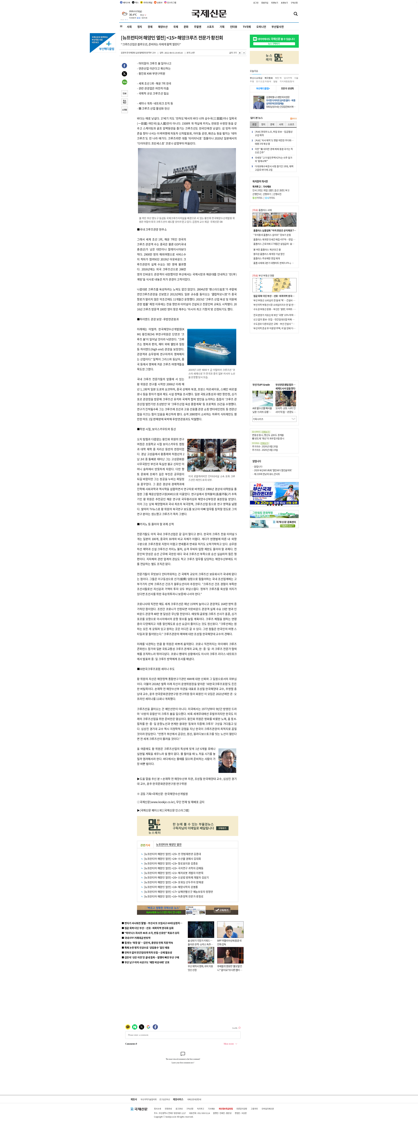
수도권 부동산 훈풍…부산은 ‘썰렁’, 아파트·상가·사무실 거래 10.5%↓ (286, 309)
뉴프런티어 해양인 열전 (169, 844)
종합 (254, 124)
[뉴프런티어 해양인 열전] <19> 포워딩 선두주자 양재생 (173, 882)
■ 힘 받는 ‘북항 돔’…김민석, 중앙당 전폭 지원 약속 (147, 942)
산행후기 (267, 194)
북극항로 (269, 78)
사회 (129, 27)
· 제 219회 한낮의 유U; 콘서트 (266, 474)
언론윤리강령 (241, 1108)
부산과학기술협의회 (148, 1099)
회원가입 (264, 2)
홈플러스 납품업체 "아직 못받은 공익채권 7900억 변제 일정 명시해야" (286, 230)
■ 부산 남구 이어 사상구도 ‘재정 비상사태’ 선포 (145, 962)
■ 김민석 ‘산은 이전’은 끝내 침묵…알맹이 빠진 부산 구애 (150, 957)
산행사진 (277, 194)
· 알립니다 (257, 466)
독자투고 (200, 1108)
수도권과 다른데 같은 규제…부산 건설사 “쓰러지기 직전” (280, 323)
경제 (150, 27)
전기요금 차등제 (263, 81)
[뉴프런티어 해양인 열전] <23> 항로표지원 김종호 (171, 863)
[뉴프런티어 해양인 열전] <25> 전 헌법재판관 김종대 (172, 854)
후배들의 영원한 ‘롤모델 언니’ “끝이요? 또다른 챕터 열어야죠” (229, 969)
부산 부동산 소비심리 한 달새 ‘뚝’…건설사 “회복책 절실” (279, 300)
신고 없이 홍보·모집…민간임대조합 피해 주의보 (275, 319)
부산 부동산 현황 (263, 275)
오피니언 (261, 27)
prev (251, 493)
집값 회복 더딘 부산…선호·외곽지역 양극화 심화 (276, 295)
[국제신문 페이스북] (151, 810)
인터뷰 (233, 27)
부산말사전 (278, 27)
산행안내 (256, 194)
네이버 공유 (124, 82)
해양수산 (163, 27)
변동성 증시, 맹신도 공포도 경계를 (268, 435)
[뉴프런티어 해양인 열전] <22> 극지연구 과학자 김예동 (173, 868)
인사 (254, 190)
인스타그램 (171, 2)
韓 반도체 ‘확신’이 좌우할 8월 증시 (268, 438)
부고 (287, 190)
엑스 (137, 2)
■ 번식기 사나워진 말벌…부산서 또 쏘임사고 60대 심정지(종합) (154, 923)
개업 (265, 190)
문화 (186, 27)
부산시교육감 (256, 78)
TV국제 (247, 27)
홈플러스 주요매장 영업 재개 (266, 258)
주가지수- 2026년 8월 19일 (265, 449)
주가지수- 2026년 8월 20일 (265, 446)
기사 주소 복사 (124, 102)
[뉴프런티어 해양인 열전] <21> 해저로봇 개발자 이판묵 (173, 873)
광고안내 (179, 1108)
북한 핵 (278, 78)
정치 (139, 27)
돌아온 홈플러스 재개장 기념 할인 (268, 254)
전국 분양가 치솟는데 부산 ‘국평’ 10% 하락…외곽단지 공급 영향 (283, 315)
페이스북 (126, 2)
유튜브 (159, 2)
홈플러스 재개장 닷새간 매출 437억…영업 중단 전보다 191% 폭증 (284, 239)
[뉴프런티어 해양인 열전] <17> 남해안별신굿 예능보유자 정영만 (178, 892)
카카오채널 (147, 2)
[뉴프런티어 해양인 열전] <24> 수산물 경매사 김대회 (172, 859)
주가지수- (260, 443)
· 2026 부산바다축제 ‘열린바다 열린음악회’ (272, 470)
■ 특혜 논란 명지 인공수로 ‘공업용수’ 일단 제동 (145, 947)
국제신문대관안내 (194, 1099)
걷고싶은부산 (164, 1099)
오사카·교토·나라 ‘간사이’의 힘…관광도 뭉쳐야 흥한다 (285, 411)
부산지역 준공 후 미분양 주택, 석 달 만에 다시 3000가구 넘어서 (282, 328)
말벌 (275, 81)
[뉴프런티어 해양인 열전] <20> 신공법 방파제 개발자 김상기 (176, 877)
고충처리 (254, 1108)
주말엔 (197, 27)
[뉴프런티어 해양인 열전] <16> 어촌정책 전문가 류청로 (173, 896)
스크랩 (124, 110)
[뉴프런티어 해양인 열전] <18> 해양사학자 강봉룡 (171, 887)
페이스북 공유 (124, 66)
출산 (276, 190)
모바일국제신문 (268, 1108)
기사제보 (211, 1108)
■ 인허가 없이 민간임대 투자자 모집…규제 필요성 (147, 952)
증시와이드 (261, 431)
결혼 (271, 190)
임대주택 (288, 78)
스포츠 (210, 27)
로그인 (255, 2)
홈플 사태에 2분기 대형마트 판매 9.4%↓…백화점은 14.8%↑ (282, 262)
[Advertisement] (212, 247)
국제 (175, 27)
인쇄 (124, 93)
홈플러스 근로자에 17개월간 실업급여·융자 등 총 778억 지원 (281, 243)
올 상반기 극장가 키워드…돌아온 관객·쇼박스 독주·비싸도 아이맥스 (200, 944)
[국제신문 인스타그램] (176, 810)
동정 (282, 190)
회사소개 (157, 1108)
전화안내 (168, 1108)
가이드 (257, 197)
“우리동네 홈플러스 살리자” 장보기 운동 (272, 234)
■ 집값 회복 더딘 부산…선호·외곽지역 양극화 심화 (147, 928)
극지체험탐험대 (287, 81)
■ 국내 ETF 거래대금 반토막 (136, 937)
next (297, 493)
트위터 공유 (124, 74)
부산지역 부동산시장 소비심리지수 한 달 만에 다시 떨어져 (280, 304)
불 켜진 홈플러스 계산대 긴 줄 (267, 249)
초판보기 (284, 2)
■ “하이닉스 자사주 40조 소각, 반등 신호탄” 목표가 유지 (150, 933)
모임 (260, 190)
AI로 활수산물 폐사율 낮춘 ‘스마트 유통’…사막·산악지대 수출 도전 (262, 413)
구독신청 (294, 2)
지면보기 (274, 2)
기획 (222, 27)
